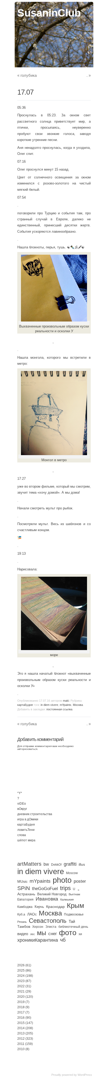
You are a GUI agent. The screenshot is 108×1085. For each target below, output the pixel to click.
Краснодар (55, 906)
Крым (75, 905)
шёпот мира (26, 840)
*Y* (19, 793)
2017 (21, 1012)
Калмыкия (67, 899)
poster (80, 881)
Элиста (50, 926)
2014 (21, 1028)
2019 (21, 1002)
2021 (21, 991)
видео (22, 933)
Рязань (22, 921)
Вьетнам (74, 894)
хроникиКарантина (37, 940)
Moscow (72, 873)
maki (66, 700)
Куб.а (21, 914)
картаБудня (25, 704)
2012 (21, 1038)
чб (63, 940)
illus (82, 864)
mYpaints (65, 704)
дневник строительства (34, 814)
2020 (21, 997)
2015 (21, 1023)
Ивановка (47, 899)
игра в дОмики (27, 819)
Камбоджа (25, 906)
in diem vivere (49, 704)
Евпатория (25, 899)
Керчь (39, 907)
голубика (27, 75)
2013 (21, 1033)
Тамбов (23, 926)
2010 (21, 1049)
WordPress (85, 1074)
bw (46, 864)
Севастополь (48, 920)
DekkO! (56, 864)
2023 (21, 981)
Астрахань (26, 894)
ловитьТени (26, 830)
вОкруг (22, 809)
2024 (21, 976)
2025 (21, 970)
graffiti (70, 864)
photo (62, 880)
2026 (21, 965)
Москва (78, 704)
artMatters (29, 864)
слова (21, 835)
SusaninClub (49, 13)
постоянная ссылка (59, 709)
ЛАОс (32, 914)
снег (52, 933)
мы (41, 932)
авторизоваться (27, 749)
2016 (21, 1017)
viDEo (21, 803)
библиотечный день (73, 927)
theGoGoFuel (45, 888)
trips (65, 888)
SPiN (23, 888)
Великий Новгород (52, 894)
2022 (21, 986)
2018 (21, 1007)
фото (68, 933)
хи (80, 934)
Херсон (37, 927)
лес (32, 934)
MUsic (22, 881)
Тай (72, 921)
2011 (20, 1044)
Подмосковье (74, 914)
